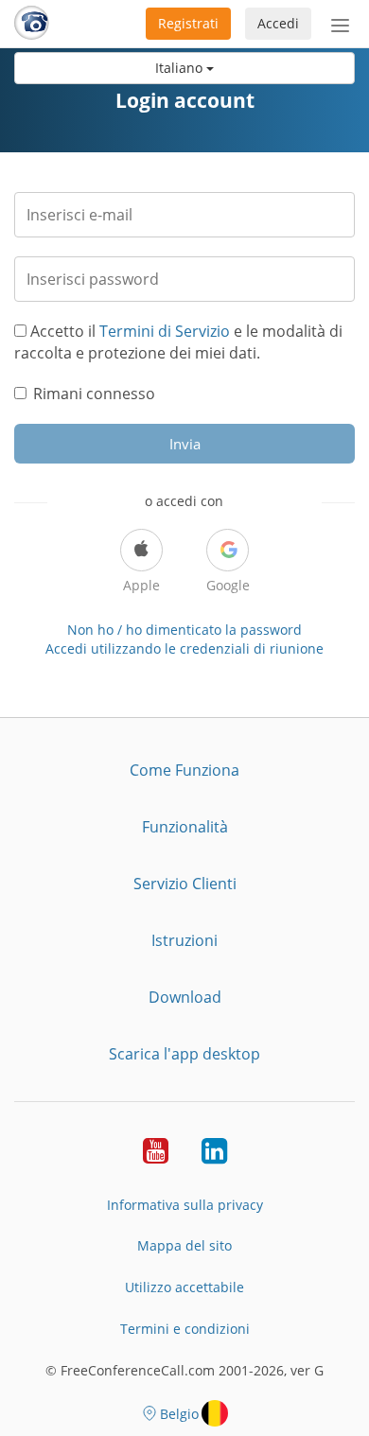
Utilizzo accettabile (184, 1287)
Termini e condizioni (185, 1329)
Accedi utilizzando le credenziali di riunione (184, 648)
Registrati (188, 23)
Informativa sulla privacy (185, 1205)
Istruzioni (184, 940)
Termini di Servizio (164, 331)
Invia (185, 443)
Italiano (180, 68)
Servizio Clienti (185, 883)
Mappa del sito (184, 1245)
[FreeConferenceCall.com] (31, 23)
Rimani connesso (94, 393)
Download (185, 997)
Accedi (278, 23)
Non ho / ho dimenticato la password (184, 630)
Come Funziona (184, 770)
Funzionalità (185, 826)
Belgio (179, 1414)
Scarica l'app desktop (184, 1053)
